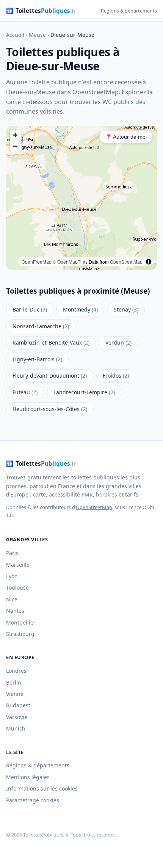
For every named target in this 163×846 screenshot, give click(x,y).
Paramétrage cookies (32, 800)
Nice (11, 599)
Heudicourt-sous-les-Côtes (50, 409)
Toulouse (17, 587)
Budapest (18, 705)
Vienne (15, 693)
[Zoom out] (15, 146)
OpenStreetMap (126, 261)
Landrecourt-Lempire (84, 392)
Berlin (13, 682)
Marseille (18, 564)
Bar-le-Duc (30, 309)
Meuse (37, 34)
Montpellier (21, 622)
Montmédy (80, 309)
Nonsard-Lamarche (41, 326)
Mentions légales (28, 777)
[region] (81, 198)
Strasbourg (20, 633)
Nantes (15, 610)
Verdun (118, 342)
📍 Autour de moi (126, 137)
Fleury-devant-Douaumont (50, 375)
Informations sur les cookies (42, 788)
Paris (12, 553)
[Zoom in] (15, 135)
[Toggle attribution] (148, 261)
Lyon (12, 576)
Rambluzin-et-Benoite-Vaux (51, 342)
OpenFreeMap (37, 261)
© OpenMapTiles (70, 261)
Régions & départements (129, 11)
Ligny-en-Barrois (37, 359)
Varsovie (16, 717)
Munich (15, 728)
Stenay (126, 309)
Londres (16, 670)
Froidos (116, 375)
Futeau (25, 392)
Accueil (15, 34)
